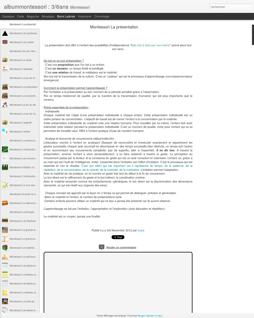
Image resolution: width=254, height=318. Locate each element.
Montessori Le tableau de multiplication (31, 292)
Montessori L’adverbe (21, 69)
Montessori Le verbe (21, 60)
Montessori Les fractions (23, 220)
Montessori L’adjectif (21, 122)
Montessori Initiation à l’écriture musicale (32, 167)
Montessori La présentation (24, 24)
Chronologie (101, 16)
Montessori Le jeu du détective (26, 104)
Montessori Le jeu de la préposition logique (33, 77)
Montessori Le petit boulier (24, 256)
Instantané (84, 16)
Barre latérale (66, 16)
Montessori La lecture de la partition (29, 140)
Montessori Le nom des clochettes (28, 185)
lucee (141, 230)
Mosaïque (48, 16)
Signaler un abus (154, 315)
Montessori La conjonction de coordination (33, 95)
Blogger (141, 315)
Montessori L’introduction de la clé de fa (31, 149)
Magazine (33, 16)
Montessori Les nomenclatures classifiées (32, 158)
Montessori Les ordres (22, 42)
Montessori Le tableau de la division (29, 274)
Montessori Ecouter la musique (26, 194)
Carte (20, 16)
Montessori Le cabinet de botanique (29, 203)
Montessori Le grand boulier (25, 238)
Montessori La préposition (24, 86)
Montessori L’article (20, 131)
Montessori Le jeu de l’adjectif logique (30, 113)
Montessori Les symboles (23, 33)
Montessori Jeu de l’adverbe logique (29, 51)
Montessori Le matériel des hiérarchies (31, 247)
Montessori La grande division (26, 229)
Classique (8, 16)
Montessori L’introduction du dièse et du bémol (35, 176)
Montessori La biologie (22, 212)
